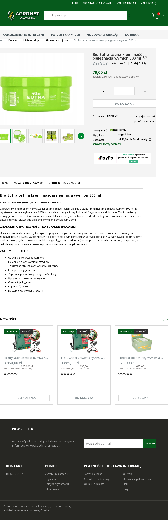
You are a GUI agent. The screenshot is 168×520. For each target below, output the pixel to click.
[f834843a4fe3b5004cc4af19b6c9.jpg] (35, 136)
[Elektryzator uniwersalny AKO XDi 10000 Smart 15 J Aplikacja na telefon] (84, 341)
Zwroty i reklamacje (56, 474)
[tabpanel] (71, 243)
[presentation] (163, 320)
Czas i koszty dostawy (96, 479)
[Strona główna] (23, 16)
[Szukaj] (130, 16)
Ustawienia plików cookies (138, 479)
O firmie (127, 474)
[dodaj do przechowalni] (145, 57)
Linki (125, 484)
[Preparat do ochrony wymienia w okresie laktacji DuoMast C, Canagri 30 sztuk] (141, 341)
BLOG (75, 3)
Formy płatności (93, 474)
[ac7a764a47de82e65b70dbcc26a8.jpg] (51, 136)
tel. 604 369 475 (15, 474)
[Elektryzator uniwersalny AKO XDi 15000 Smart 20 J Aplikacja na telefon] (27, 341)
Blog (125, 489)
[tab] (5, 184)
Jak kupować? (52, 489)
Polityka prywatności (57, 484)
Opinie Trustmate (94, 484)
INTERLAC (112, 116)
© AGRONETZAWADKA (16, 506)
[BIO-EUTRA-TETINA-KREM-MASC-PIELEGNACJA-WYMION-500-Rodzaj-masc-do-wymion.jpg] (67, 136)
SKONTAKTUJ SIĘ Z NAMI (97, 3)
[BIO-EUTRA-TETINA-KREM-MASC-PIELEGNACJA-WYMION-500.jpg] (19, 136)
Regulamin (51, 479)
